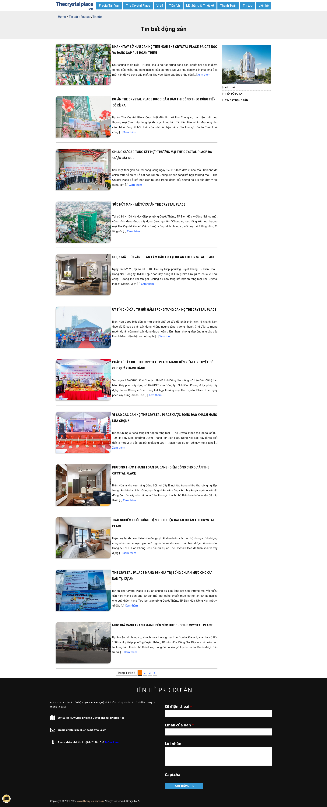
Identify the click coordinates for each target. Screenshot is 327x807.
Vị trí (159, 5)
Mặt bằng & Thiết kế (200, 5)
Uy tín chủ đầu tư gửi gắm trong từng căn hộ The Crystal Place (164, 309)
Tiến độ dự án (234, 93)
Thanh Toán (228, 5)
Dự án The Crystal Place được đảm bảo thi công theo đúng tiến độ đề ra (164, 102)
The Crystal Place (138, 5)
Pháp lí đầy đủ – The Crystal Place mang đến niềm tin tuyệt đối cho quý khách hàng (163, 365)
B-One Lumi (112, 742)
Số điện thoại (178, 706)
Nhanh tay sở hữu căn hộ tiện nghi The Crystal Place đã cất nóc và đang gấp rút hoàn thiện (164, 50)
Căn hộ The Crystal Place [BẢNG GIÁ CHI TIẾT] (74, 5)
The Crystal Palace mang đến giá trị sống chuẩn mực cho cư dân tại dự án (162, 576)
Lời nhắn (173, 743)
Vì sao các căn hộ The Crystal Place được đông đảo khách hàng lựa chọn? (164, 418)
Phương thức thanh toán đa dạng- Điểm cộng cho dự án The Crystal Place (160, 470)
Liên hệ (264, 5)
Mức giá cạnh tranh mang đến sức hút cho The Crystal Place (162, 625)
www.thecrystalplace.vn (90, 801)
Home (62, 17)
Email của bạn (179, 725)
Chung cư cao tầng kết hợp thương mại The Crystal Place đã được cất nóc (162, 155)
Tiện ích (174, 5)
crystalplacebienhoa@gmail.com (86, 730)
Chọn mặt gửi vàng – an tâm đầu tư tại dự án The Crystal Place (163, 257)
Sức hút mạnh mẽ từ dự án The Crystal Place (148, 204)
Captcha (172, 774)
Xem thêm (203, 74)
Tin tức (247, 5)
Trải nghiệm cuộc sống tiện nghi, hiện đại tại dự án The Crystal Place (163, 523)
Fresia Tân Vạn (109, 5)
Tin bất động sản (236, 100)
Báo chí (230, 87)
